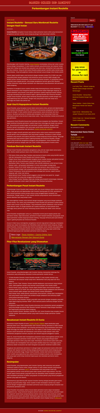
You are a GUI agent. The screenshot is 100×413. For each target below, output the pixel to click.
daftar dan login (84, 143)
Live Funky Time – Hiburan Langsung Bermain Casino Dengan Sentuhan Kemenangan (83, 89)
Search (73, 18)
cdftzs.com (58, 398)
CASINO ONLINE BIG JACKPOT (43, 129)
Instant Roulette (34, 64)
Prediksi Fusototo (76, 139)
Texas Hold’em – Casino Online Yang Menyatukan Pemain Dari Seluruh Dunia (83, 106)
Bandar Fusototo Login (77, 137)
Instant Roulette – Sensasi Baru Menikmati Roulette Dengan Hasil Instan (82, 97)
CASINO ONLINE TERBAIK (36, 323)
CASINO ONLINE (10, 19)
